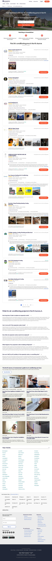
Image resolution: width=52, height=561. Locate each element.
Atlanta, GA (7, 497)
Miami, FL (14, 499)
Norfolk (35, 476)
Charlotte (20, 476)
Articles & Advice (22, 3)
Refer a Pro (40, 521)
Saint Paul (20, 463)
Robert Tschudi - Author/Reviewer (9, 389)
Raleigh (20, 480)
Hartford (4, 472)
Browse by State (14, 494)
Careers (39, 533)
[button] (12, 65)
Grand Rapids (21, 460)
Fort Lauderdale (5, 476)
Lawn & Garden (13, 3)
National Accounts (27, 536)
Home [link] (3, 6)
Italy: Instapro (26, 550)
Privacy (20, 553)
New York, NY (44, 499)
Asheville (20, 474)
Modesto (4, 461)
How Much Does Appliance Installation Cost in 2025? (13, 392)
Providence (36, 458)
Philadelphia (36, 454)
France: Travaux (13, 550)
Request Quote (43, 72)
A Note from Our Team (42, 524)
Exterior (7, 3)
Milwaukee (36, 485)
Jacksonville (4, 478)
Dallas (35, 465)
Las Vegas (20, 469)
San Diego (4, 465)
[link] (26, 51)
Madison (36, 483)
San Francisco (5, 467)
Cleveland (20, 485)
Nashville (36, 461)
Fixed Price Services (27, 519)
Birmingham (4, 451)
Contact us (40, 538)
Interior (4, 3)
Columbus (20, 487)
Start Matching (26, 25)
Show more (46, 60)
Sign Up (47, 1)
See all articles (7, 372)
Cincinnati (20, 483)
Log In (41, 1)
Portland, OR (14, 503)
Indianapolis (4, 489)
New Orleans (21, 452)
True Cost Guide (40, 517)
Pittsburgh (36, 456)
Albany (19, 471)
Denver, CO (36, 497)
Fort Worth (36, 469)
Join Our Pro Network (28, 531)
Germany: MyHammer (19, 550)
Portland (36, 451)
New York (20, 472)
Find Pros (25, 516)
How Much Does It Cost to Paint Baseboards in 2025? (38, 415)
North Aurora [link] (10, 6)
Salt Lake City (37, 474)
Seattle (35, 481)
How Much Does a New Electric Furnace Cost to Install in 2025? (37, 438)
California (23, 553)
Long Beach (4, 458)
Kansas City (20, 465)
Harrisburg (36, 452)
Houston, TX (43, 497)
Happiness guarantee (41, 539)
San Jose (4, 469)
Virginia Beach (37, 480)
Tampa (3, 483)
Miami (3, 480)
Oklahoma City (21, 489)
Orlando (4, 481)
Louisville (20, 451)
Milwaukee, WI (22, 499)
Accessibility (31, 553)
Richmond (36, 478)
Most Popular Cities (6, 494)
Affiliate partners (41, 541)
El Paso (35, 467)
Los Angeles (4, 460)
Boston (19, 456)
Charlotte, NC (15, 497)
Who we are (40, 531)
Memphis (36, 460)
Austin (35, 463)
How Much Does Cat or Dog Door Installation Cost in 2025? (13, 438)
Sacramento (5, 463)
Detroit (19, 458)
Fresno (3, 456)
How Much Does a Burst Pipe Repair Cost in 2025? (37, 392)
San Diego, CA (37, 503)
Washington (4, 474)
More (17, 3)
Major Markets (6, 447)
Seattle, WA (7, 506)
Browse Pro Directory (28, 517)
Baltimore (20, 454)
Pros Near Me (40, 522)
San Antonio (36, 472)
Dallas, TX (29, 497)
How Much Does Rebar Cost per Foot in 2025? (13, 414)
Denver (3, 471)
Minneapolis (20, 461)
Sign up (9, 526)
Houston (36, 471)
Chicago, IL (21, 497)
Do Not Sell (27, 553)
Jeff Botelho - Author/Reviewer (33, 389)
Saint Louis (20, 467)
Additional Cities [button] (5, 510)
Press (39, 534)
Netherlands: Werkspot (32, 550)
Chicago (4, 487)
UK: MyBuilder (39, 550)
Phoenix (4, 452)
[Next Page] (32, 305)
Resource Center (41, 519)
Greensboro (20, 478)
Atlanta (3, 485)
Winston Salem (21, 481)
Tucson (3, 454)
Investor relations (41, 536)
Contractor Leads (27, 534)
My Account (40, 516)
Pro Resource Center (28, 533)
